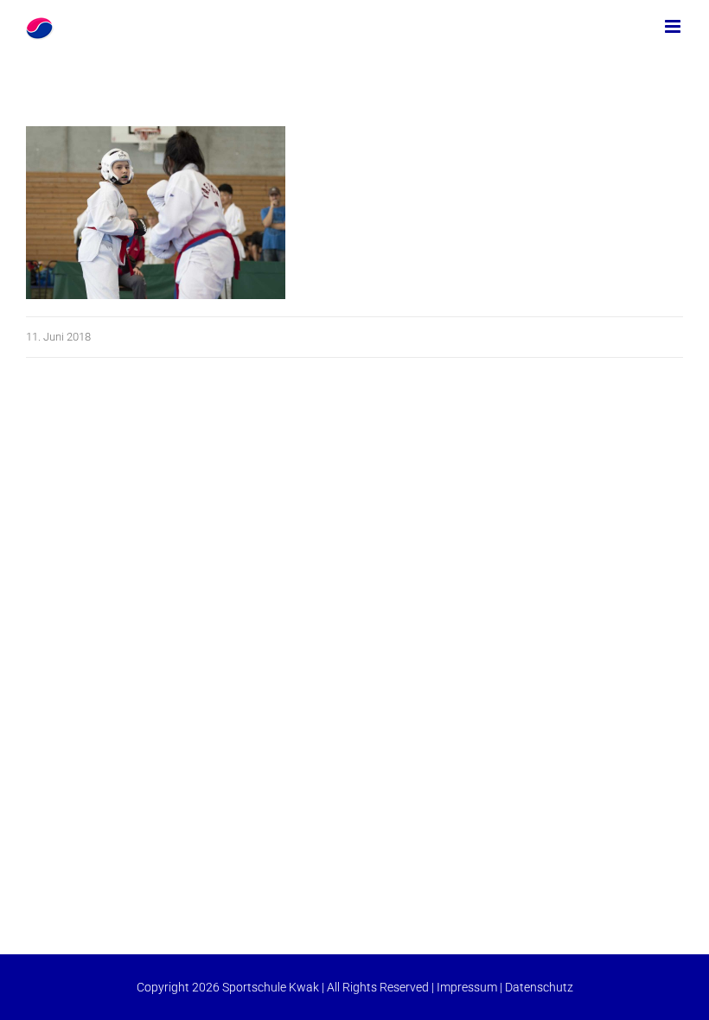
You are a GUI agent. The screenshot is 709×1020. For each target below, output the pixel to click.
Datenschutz (539, 987)
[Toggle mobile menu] (674, 26)
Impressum (467, 987)
